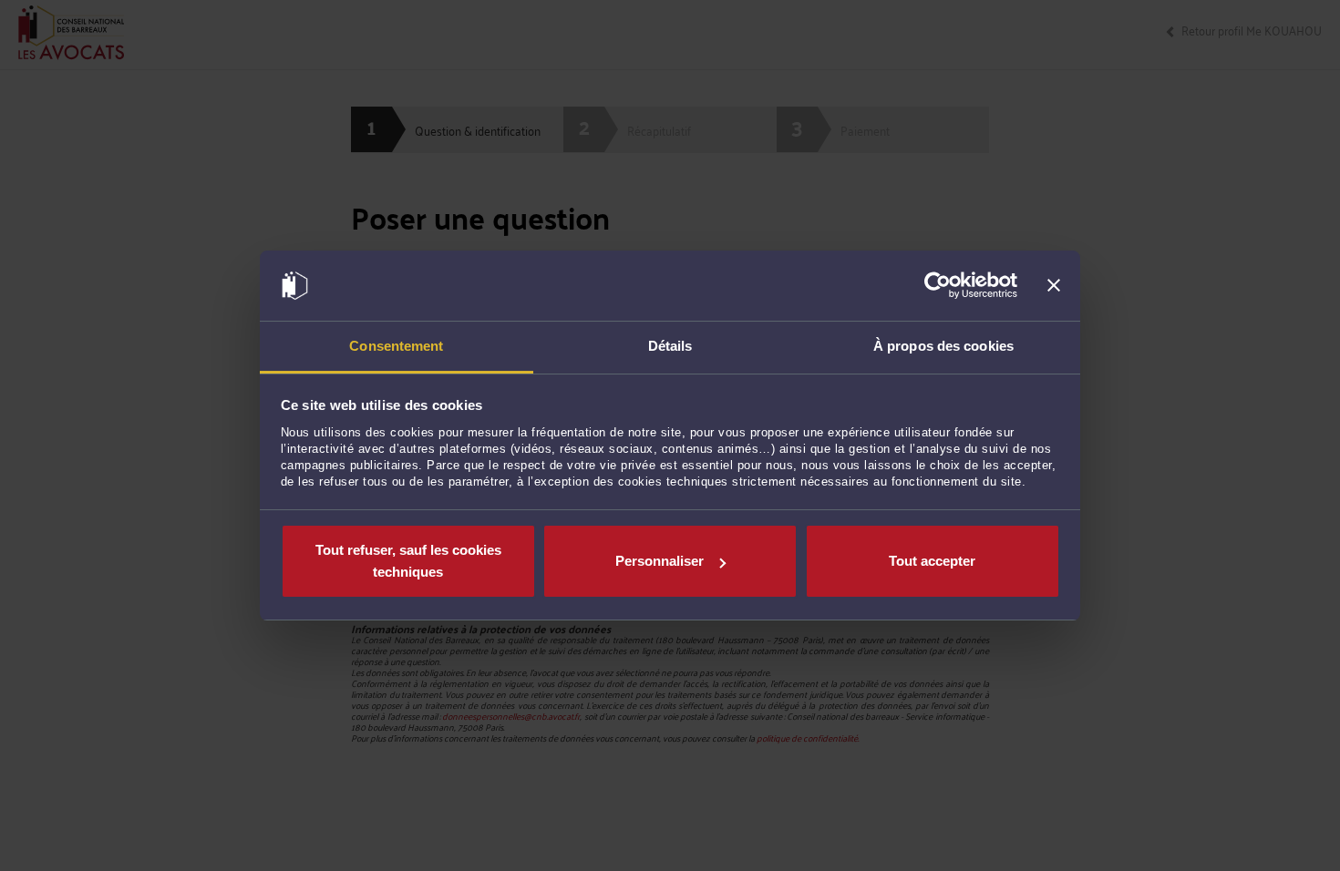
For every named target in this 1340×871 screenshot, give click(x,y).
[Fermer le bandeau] (1053, 286)
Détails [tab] (670, 346)
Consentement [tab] (396, 346)
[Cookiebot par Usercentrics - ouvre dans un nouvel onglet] (937, 286)
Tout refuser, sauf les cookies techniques (408, 560)
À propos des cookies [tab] (943, 346)
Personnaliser (659, 561)
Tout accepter (932, 561)
